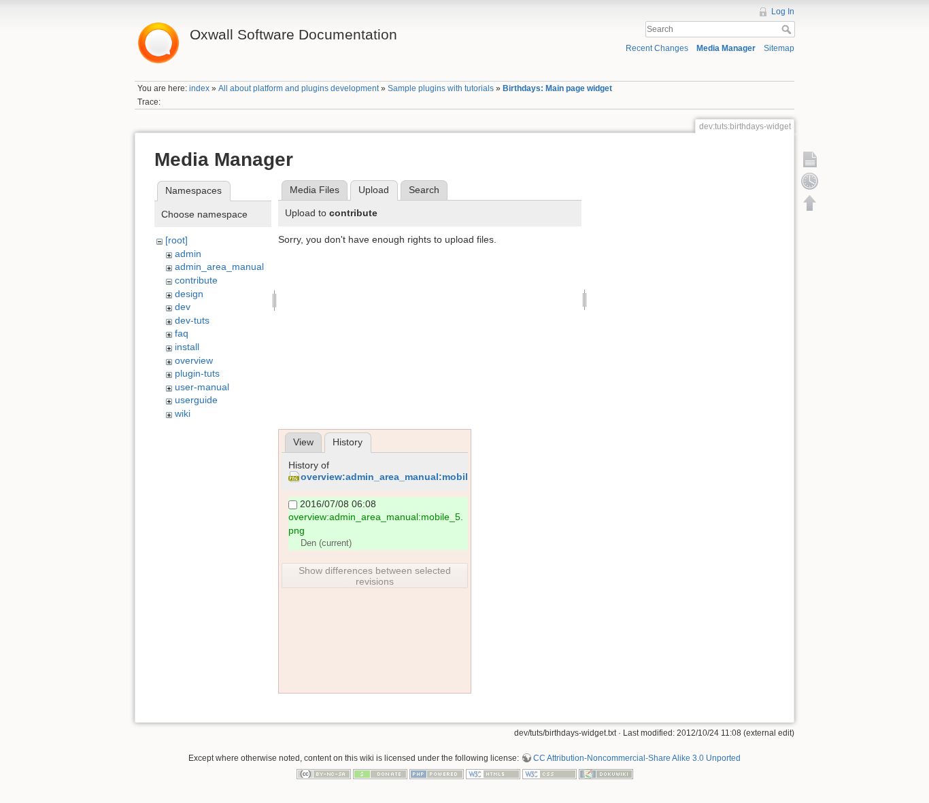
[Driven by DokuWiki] (606, 774)
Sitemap (779, 48)
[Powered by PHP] (436, 774)
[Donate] (380, 774)
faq (181, 333)
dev (182, 306)
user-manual (202, 386)
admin (188, 253)
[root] (176, 240)
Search (787, 29)
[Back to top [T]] (810, 202)
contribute (196, 280)
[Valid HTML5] (493, 774)
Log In (782, 11)
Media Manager (726, 48)
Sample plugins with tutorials (441, 88)
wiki (182, 413)
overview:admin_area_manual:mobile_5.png (403, 476)
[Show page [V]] (810, 159)
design (189, 293)
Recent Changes (657, 48)
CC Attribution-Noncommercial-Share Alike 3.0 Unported (637, 758)
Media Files (314, 189)
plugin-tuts (197, 373)
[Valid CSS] (549, 774)
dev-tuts (192, 320)
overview (194, 360)
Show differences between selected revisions (375, 576)
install (187, 346)
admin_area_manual (219, 266)
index (199, 88)
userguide (196, 399)
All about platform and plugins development (298, 88)
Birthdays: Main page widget (557, 88)
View (303, 442)
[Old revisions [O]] (810, 181)
